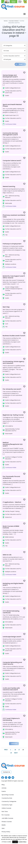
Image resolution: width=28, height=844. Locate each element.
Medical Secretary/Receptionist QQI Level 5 (12, 444)
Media (4, 825)
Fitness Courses (7, 822)
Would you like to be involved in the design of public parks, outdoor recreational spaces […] (13, 645)
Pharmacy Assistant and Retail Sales (14, 216)
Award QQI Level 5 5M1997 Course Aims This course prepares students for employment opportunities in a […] (14, 455)
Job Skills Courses (7, 818)
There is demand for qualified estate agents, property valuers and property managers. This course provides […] (14, 370)
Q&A (3, 828)
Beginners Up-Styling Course (13, 415)
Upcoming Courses (8, 795)
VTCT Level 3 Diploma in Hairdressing (11, 719)
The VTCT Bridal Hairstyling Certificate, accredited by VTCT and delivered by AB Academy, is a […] (14, 619)
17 (19, 749)
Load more (14, 743)
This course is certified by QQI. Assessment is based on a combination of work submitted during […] (12, 142)
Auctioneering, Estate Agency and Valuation (13, 362)
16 (15, 749)
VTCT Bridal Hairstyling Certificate (11, 612)
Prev (6, 749)
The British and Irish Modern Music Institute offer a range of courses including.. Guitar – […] (13, 536)
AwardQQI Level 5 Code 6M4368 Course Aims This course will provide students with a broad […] (14, 698)
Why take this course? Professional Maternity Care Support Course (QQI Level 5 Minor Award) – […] (14, 287)
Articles (4, 788)
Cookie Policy (22, 842)
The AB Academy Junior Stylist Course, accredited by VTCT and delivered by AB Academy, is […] (13, 727)
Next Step (6, 307)
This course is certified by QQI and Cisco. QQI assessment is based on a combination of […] (14, 670)
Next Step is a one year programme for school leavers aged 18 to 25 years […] (14, 317)
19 (11, 753)
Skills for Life (7, 555)
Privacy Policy (6, 832)
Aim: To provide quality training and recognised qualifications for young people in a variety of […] (13, 114)
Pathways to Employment (12, 244)
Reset (20, 64)
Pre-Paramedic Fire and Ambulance (11, 477)
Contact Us (6, 772)
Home (5, 21)
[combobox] (14, 45)
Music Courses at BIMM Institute (11, 527)
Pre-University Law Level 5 (12, 389)
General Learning (9, 186)
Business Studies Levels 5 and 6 (14, 336)
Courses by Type (7, 805)
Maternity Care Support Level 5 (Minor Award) (14, 277)
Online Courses (6, 808)
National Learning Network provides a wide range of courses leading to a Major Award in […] (14, 196)
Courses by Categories (9, 801)
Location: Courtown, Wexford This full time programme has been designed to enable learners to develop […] (14, 509)
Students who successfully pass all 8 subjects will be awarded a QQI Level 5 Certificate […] (14, 484)
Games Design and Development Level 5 (10, 76)
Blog (3, 785)
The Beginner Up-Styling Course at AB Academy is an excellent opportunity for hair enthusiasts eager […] (13, 424)
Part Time (5, 811)
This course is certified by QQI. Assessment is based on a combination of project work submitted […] (12, 169)
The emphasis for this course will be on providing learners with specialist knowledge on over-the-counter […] (14, 225)
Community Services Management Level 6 (10, 134)
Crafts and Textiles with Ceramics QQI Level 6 (11, 689)
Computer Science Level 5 (12, 161)
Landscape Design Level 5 (12, 637)
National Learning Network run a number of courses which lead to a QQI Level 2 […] (13, 564)
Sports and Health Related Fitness (12, 105)
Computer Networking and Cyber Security (12, 663)
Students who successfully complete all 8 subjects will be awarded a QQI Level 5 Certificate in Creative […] (14, 85)
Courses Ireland (13, 21)
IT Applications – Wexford (12, 502)
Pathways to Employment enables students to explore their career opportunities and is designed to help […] (14, 255)
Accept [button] (15, 842)
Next (16, 753)
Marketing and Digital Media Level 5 (13, 584)
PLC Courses (5, 815)
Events (4, 791)
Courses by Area (7, 798)
